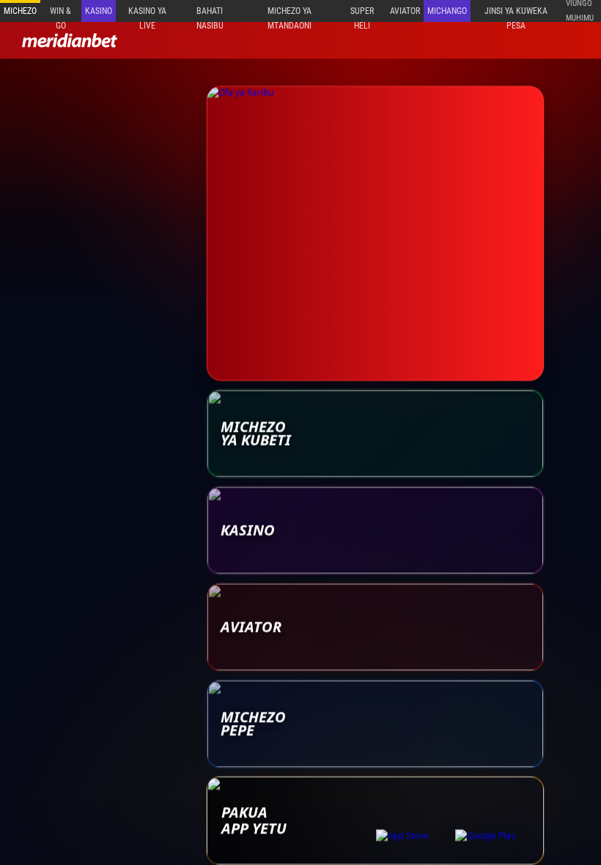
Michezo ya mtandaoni (289, 14)
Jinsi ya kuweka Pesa (515, 14)
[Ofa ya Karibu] (375, 231)
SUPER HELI (362, 14)
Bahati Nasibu (210, 14)
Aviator (405, 11)
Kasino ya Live (147, 14)
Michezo (20, 11)
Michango (447, 11)
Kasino (98, 11)
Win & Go (60, 14)
